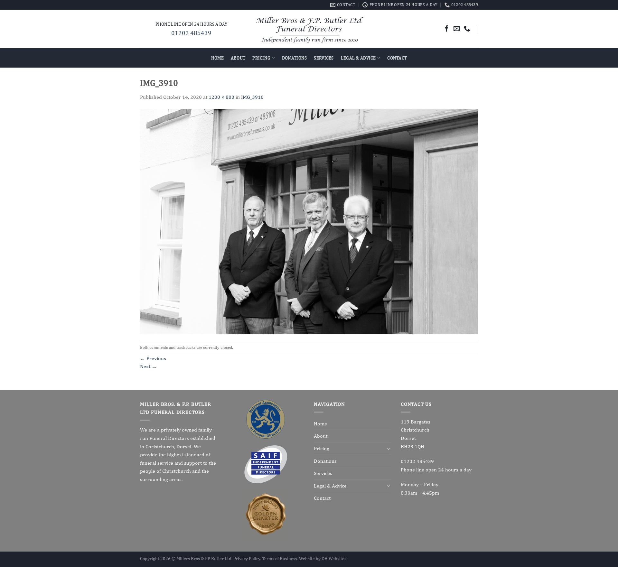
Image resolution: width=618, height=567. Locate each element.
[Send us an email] (457, 29)
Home (217, 57)
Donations (294, 57)
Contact (397, 57)
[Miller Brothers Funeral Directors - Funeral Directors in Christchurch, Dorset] (309, 29)
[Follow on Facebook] (447, 29)
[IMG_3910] (309, 221)
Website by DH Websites (322, 558)
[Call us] (467, 29)
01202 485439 (191, 32)
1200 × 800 (221, 97)
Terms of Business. (280, 558)
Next (148, 366)
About (238, 57)
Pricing (261, 57)
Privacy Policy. (247, 558)
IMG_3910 (252, 97)
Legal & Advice (358, 57)
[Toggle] (388, 448)
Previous (153, 358)
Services (323, 57)
